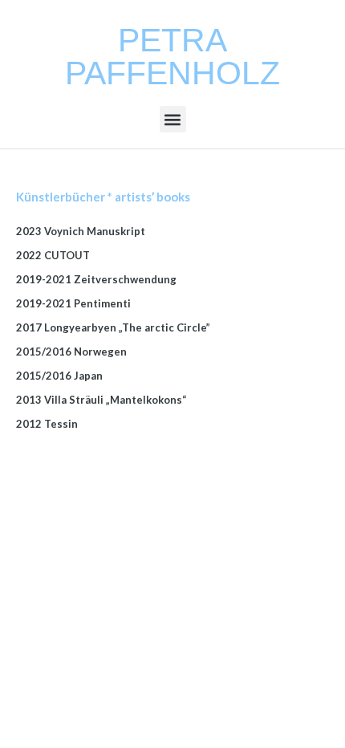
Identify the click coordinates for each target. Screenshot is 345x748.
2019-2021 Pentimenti (73, 303)
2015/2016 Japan (59, 375)
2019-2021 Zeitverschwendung (96, 279)
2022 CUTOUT (53, 255)
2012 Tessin (47, 423)
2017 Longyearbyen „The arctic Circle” (113, 327)
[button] (173, 119)
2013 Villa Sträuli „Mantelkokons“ (101, 399)
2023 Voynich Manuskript (80, 231)
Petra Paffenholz (172, 56)
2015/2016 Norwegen (71, 351)
